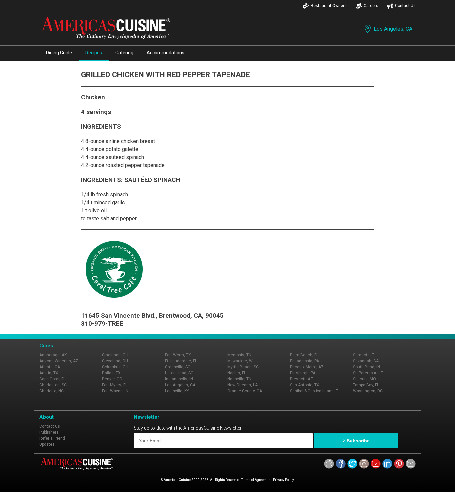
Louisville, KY (177, 391)
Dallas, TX (111, 373)
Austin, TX (48, 373)
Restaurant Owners (329, 5)
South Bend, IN (366, 367)
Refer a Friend (52, 438)
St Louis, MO (364, 379)
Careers (371, 5)
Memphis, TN (239, 355)
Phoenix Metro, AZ (307, 367)
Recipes (93, 52)
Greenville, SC (177, 367)
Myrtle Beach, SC (243, 367)
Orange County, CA (245, 391)
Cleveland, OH (115, 361)
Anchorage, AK (53, 355)
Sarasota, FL (364, 355)
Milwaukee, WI (241, 361)
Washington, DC (368, 391)
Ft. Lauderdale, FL (181, 361)
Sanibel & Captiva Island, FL (315, 391)
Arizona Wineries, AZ (58, 361)
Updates (47, 444)
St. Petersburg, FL (369, 373)
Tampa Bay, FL (366, 385)
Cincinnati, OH (115, 355)
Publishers (49, 432)
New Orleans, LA (243, 385)
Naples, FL (237, 373)
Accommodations (165, 52)
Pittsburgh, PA (302, 373)
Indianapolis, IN (179, 379)
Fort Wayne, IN (115, 391)
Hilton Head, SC (179, 373)
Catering (124, 52)
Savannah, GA (366, 361)
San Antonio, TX (304, 385)
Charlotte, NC (51, 391)
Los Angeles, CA (393, 29)
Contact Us (405, 5)
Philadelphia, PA (304, 361)
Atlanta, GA (49, 367)
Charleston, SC (53, 385)
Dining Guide (59, 52)
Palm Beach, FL (304, 355)
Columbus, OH (115, 367)
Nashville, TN (239, 379)
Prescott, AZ (301, 379)
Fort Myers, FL (114, 385)
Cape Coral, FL (52, 379)
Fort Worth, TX (178, 355)
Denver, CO (112, 379)
